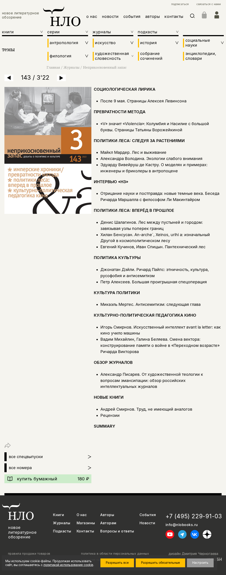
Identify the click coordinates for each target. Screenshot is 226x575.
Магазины (86, 523)
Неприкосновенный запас (104, 67)
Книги (58, 515)
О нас (82, 515)
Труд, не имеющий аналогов (164, 409)
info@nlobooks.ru (182, 525)
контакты (173, 16)
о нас (91, 16)
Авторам (108, 523)
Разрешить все (117, 562)
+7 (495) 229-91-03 (194, 516)
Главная (53, 67)
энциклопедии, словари (200, 56)
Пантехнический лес (185, 246)
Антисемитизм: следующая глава (168, 304)
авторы (152, 16)
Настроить (200, 562)
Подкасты (62, 531)
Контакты (85, 531)
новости (110, 16)
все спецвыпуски (26, 456)
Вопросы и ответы (117, 531)
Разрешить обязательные (160, 562)
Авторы (107, 515)
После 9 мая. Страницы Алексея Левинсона (143, 101)
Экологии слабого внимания (174, 158)
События (147, 515)
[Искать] (192, 16)
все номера (20, 467)
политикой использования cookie (68, 565)
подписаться (180, 4)
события (132, 16)
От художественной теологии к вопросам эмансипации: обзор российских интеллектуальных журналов (151, 380)
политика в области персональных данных (115, 553)
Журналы (71, 67)
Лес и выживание (149, 152)
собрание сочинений (151, 56)
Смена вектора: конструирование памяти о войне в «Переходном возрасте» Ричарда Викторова (160, 345)
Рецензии (110, 415)
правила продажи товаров (29, 553)
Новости (147, 523)
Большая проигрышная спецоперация (169, 282)
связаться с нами (208, 4)
